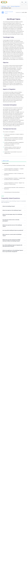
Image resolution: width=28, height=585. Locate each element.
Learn (8, 6)
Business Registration (15, 6)
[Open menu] (25, 2)
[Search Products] (22, 2)
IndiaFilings (3, 6)
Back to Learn (6, 160)
